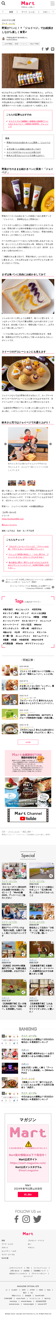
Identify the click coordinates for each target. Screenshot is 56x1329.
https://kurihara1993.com (13, 519)
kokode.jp (13, 1301)
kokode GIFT (42, 1304)
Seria (20, 643)
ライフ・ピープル (8, 1254)
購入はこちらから (9, 525)
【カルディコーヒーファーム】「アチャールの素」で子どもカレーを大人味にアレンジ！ (28, 547)
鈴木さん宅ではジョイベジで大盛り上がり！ (26, 155)
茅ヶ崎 (26, 628)
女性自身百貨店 (41, 1301)
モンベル (42, 632)
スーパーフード (11, 624)
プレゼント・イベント (36, 1240)
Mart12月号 (38, 640)
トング (26, 613)
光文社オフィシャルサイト (18, 1273)
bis (32, 1293)
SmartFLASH (39, 1295)
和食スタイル (16, 1295)
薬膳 (6, 639)
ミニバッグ (46, 621)
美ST (25, 1293)
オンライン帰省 (11, 613)
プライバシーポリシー (39, 1273)
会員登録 (26, 1270)
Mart (48, 1290)
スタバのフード (30, 621)
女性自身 (28, 1295)
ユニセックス (23, 609)
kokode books (14, 1304)
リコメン (24, 44)
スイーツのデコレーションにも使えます (24, 152)
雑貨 (11, 12)
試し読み (28, 1194)
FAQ (28, 1268)
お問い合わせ (14, 1270)
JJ (6, 1290)
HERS (41, 1290)
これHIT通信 (7, 44)
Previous (5, 444)
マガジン (31, 1247)
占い (29, 1244)
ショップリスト (23, 636)
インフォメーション (40, 1268)
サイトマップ (28, 1276)
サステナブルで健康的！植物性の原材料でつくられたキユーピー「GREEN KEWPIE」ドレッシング (28, 124)
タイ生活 (27, 624)
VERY (24, 1290)
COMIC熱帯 (8, 1298)
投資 (15, 640)
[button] (2, 12)
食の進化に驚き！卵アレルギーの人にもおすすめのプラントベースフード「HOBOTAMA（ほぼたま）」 (28, 565)
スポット (5, 1247)
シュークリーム (23, 617)
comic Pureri (20, 1298)
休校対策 (25, 639)
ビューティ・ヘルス (9, 1251)
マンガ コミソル (34, 1298)
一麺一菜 (8, 636)
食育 (16, 44)
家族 (37, 617)
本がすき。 (48, 1298)
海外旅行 (8, 609)
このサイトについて (15, 1268)
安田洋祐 (37, 609)
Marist (38, 624)
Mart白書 (5, 1258)
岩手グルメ (37, 628)
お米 (18, 632)
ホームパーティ (41, 636)
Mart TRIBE (34, 44)
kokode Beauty (26, 1301)
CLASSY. (14, 1290)
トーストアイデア (11, 621)
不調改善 (8, 643)
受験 (45, 617)
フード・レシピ (28, 12)
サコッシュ (29, 632)
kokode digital (29, 1304)
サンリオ (8, 617)
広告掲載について (40, 1270)
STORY (32, 1290)
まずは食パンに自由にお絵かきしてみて (24, 149)
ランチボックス (11, 628)
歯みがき (8, 632)
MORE (28, 742)
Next (50, 444)
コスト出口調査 (39, 613)
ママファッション (35, 643)
